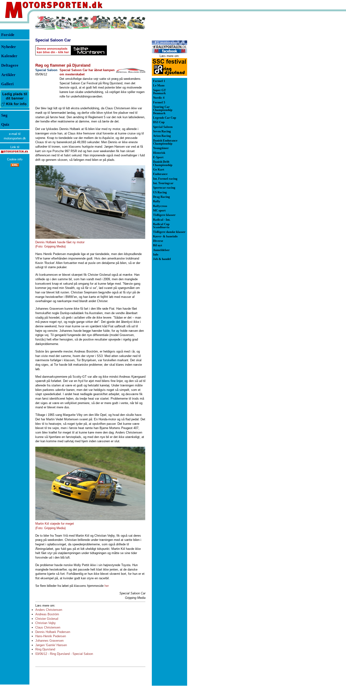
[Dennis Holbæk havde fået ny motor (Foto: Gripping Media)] (90, 202)
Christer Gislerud (46, 618)
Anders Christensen (48, 610)
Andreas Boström (47, 614)
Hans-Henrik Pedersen (50, 636)
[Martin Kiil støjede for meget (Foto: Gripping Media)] (90, 483)
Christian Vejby (45, 623)
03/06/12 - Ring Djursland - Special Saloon (64, 654)
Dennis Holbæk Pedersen (52, 632)
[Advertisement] (212, 85)
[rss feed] (15, 165)
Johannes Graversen (49, 640)
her (107, 586)
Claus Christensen (47, 627)
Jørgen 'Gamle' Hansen (51, 645)
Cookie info (14, 159)
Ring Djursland (45, 649)
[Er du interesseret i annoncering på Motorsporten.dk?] (14, 107)
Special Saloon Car (53, 40)
